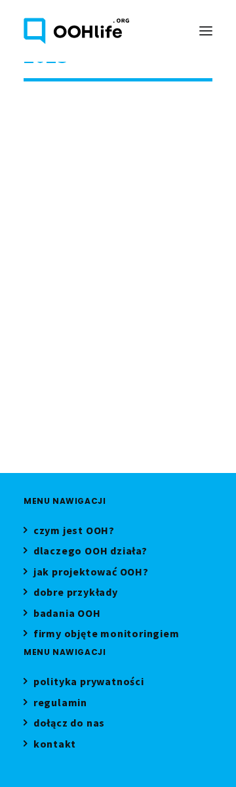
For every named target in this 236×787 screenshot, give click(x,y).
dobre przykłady (75, 593)
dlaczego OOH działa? (90, 552)
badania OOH (67, 615)
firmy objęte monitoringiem (106, 635)
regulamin (60, 704)
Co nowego (167, 114)
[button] (206, 31)
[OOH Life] (76, 31)
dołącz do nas (69, 724)
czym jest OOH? (74, 532)
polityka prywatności (88, 683)
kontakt (54, 745)
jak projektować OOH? (91, 573)
